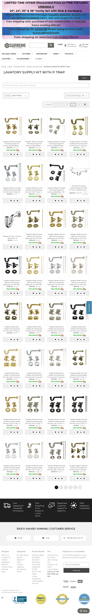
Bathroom (42, 54)
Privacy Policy (7, 567)
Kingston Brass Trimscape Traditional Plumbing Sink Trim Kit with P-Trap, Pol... (79, 144)
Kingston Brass (38, 555)
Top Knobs (36, 565)
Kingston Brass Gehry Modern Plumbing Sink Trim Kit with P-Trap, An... (12, 329)
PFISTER (80, 21)
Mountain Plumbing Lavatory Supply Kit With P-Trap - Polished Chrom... (79, 188)
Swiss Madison (37, 581)
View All (35, 583)
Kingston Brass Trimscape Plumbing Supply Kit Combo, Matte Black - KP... (56, 190)
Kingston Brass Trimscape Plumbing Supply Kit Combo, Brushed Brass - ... (12, 144)
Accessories (23, 59)
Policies (5, 560)
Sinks (56, 54)
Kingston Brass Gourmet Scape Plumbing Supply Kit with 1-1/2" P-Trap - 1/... (34, 190)
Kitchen (26, 54)
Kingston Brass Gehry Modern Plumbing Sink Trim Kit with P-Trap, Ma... (79, 329)
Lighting (6, 59)
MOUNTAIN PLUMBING (26, 18)
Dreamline (36, 567)
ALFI (44, 14)
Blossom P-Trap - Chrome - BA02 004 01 (12, 237)
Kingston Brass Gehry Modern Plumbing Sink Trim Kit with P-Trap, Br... (34, 329)
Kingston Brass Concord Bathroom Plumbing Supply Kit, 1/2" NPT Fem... (34, 236)
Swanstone (36, 579)
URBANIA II (46, 6)
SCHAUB (41, 29)
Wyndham (36, 557)
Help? (60, 44)
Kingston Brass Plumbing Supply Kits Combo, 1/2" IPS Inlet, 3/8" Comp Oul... (56, 468)
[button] (89, 307)
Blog (3, 572)
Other (38, 59)
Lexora (34, 576)
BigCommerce (14, 590)
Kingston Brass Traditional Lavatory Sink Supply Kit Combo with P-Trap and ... (79, 468)
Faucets (69, 54)
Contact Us (6, 557)
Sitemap (5, 569)
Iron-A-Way (60, 37)
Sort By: (8, 95)
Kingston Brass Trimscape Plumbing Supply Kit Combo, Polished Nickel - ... (56, 144)
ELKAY (34, 569)
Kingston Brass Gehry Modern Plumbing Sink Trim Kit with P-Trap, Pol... (12, 375)
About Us (5, 555)
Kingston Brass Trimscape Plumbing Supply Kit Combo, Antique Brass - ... (34, 144)
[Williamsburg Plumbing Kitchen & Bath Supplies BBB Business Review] (19, 599)
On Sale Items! (9, 54)
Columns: (48, 104)
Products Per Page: (74, 95)
